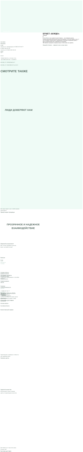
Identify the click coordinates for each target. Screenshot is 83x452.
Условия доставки (5, 276)
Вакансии (3, 257)
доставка (2, 32)
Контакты (3, 278)
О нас (2, 260)
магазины (2, 34)
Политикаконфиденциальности (6, 286)
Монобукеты (4, 298)
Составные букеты (5, 305)
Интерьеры (3, 300)
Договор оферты (4, 303)
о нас (1, 36)
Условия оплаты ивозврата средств (5, 273)
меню (1, 42)
